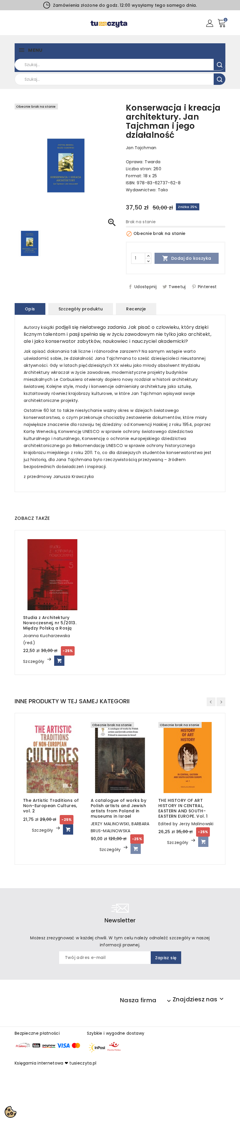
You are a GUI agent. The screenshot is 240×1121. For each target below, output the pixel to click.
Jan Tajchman (141, 148)
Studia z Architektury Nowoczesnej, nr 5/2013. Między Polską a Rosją (49, 623)
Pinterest (207, 287)
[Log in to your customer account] (209, 23)
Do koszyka (59, 661)
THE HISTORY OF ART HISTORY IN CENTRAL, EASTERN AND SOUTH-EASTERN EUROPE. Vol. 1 (183, 808)
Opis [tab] (30, 309)
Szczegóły (34, 661)
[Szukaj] (219, 64)
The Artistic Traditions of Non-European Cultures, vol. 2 (51, 806)
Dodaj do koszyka (186, 258)
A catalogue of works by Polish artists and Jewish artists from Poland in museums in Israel (118, 808)
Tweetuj (177, 287)
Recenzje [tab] (136, 309)
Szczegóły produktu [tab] (81, 309)
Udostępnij (145, 287)
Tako (163, 190)
